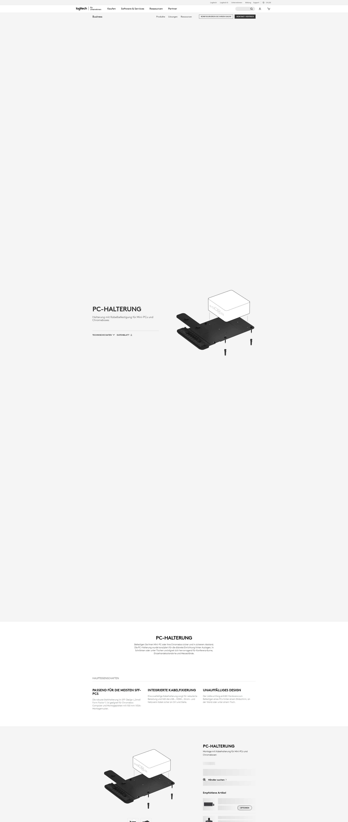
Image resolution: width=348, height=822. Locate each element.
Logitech (213, 2)
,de (268, 2)
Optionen (244, 808)
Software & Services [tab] (132, 8)
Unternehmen (236, 2)
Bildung (248, 2)
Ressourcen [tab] (156, 8)
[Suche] (245, 9)
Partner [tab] (172, 8)
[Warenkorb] (268, 9)
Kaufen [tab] (111, 8)
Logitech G (224, 2)
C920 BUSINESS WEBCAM (231, 817)
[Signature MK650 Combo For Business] (209, 804)
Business (97, 16)
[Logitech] (90, 8)
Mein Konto (260, 9)
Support (256, 2)
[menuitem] (160, 16)
